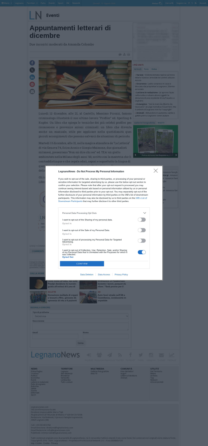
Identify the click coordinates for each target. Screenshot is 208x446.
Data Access (104, 274)
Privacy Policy (121, 274)
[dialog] (104, 223)
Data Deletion (86, 274)
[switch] (142, 220)
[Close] (157, 172)
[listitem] (104, 213)
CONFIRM (82, 264)
